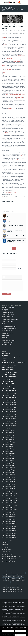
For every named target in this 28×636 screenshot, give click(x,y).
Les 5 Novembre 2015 (7, 540)
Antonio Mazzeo (7, 196)
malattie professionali (6, 582)
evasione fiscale (22, 572)
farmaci (4, 574)
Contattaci (4, 358)
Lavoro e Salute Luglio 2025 (8, 456)
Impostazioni (14, 633)
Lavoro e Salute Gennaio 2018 (9, 414)
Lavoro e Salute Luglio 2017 (8, 442)
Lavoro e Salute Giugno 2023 (8, 435)
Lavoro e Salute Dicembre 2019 (9, 388)
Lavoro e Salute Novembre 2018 (9, 497)
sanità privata (5, 591)
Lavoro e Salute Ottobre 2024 (8, 518)
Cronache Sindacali (6, 318)
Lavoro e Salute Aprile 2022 (8, 381)
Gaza (18, 574)
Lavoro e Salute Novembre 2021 (9, 502)
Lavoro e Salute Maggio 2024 (8, 472)
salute (13, 587)
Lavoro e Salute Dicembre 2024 (9, 397)
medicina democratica (15, 582)
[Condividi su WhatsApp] (17, 205)
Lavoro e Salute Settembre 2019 (9, 526)
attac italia (9, 570)
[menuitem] (21, 2)
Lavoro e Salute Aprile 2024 (8, 385)
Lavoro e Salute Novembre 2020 (9, 500)
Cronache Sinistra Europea (8, 319)
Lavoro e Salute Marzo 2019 (8, 479)
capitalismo (19, 570)
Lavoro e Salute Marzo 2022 (8, 484)
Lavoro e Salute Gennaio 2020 (9, 418)
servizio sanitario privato (7, 340)
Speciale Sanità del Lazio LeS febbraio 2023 (11, 556)
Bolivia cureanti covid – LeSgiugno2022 (11, 357)
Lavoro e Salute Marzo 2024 (8, 488)
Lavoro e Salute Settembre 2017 (9, 523)
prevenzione (9, 585)
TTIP (15, 591)
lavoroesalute (12, 580)
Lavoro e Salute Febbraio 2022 (9, 404)
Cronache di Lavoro (6, 314)
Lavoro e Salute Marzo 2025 (8, 490)
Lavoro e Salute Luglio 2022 (8, 451)
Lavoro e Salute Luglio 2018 (8, 444)
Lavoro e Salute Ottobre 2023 (8, 516)
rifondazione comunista (7, 587)
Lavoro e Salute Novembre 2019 (9, 498)
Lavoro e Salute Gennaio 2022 (9, 421)
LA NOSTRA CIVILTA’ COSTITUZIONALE (10, 372)
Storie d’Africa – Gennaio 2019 (9, 558)
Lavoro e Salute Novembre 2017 (9, 495)
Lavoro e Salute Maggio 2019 (8, 463)
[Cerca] (21, 2)
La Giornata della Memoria (8, 371)
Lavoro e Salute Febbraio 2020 (9, 400)
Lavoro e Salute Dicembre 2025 (9, 399)
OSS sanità (4, 337)
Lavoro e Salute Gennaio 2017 (9, 413)
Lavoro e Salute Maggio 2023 (8, 470)
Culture (12, 33)
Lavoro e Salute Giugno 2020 (8, 430)
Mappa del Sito (5, 546)
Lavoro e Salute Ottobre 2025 (8, 519)
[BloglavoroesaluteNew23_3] (11, 2)
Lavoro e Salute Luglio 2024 (8, 455)
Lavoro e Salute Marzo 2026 (8, 491)
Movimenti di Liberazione (8, 326)
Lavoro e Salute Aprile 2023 (8, 383)
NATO (17, 196)
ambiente (4, 570)
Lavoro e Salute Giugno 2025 (8, 439)
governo (14, 576)
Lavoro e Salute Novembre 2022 (9, 504)
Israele (4, 580)
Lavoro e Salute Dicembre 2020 (9, 390)
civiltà (11, 572)
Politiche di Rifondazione (6, 34)
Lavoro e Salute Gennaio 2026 (9, 428)
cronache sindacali (6, 332)
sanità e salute (5, 339)
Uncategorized (5, 344)
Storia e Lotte (13, 34)
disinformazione (15, 572)
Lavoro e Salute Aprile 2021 (8, 379)
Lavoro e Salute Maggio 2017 (8, 460)
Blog (3, 309)
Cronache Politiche (6, 316)
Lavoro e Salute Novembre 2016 (9, 493)
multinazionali (22, 583)
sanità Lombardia (13, 589)
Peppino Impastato (6, 549)
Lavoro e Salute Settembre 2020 (9, 528)
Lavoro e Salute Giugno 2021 (8, 432)
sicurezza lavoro (5, 342)
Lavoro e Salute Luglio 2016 (8, 441)
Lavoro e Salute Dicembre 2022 (9, 393)
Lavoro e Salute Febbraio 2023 (9, 406)
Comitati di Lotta (6, 312)
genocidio (22, 574)
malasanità (22, 580)
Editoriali (4, 360)
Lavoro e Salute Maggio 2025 (8, 474)
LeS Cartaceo (5, 542)
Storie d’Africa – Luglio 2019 (8, 560)
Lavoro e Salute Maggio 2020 (8, 465)
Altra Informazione (17, 30)
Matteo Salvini (13, 196)
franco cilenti (14, 574)
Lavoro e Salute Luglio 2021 (8, 449)
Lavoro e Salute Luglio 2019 (8, 446)
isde (23, 578)
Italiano (18, 634)
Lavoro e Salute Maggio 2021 (8, 467)
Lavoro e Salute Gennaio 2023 (9, 423)
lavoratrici (4, 335)
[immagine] (12, 19)
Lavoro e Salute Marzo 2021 (8, 483)
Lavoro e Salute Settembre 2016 (9, 521)
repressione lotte (15, 585)
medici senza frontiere (15, 583)
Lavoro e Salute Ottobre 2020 (8, 511)
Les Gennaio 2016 (6, 544)
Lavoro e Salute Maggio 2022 (8, 469)
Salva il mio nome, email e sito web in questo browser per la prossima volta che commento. (12, 273)
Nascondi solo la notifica (20, 630)
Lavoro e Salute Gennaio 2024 (9, 425)
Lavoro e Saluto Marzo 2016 (8, 539)
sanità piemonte (19, 589)
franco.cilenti (19, 34)
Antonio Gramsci (6, 353)
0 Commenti (10, 30)
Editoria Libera (16, 33)
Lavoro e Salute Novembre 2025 (9, 509)
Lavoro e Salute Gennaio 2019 (9, 416)
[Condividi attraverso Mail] (23, 205)
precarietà (4, 585)
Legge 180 (17, 580)
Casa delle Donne (6, 572)
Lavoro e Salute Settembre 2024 (9, 535)
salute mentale (17, 587)
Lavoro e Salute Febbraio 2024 (9, 407)
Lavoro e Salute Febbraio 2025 (9, 409)
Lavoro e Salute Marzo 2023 (8, 486)
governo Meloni (19, 576)
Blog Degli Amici (5, 355)
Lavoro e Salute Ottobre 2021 (8, 512)
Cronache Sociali (8, 33)
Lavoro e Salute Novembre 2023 (9, 505)
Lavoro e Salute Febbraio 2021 (9, 402)
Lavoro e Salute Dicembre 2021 (9, 392)
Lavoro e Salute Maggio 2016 (8, 458)
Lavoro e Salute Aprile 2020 (8, 378)
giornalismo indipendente (7, 576)
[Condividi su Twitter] (11, 205)
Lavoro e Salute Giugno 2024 (8, 437)
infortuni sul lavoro (11, 578)
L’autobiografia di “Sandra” (8, 369)
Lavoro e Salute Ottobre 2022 (8, 514)
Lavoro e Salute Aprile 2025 (8, 386)
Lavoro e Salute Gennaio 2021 (9, 420)
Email (19, 264)
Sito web (19, 268)
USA (10, 593)
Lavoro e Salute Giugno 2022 (8, 434)
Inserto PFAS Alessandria (7, 367)
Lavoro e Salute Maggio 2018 (8, 462)
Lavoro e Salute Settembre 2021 (9, 530)
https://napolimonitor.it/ (11, 192)
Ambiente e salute (6, 307)
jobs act (7, 580)
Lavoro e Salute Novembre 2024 (9, 507)
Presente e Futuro (6, 551)
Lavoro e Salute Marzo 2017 (8, 476)
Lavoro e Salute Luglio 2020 (8, 448)
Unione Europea (5, 593)
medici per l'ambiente (6, 583)
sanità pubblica (11, 591)
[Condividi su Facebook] (5, 205)
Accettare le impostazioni (8, 630)
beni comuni (14, 570)
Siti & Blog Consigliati (7, 554)
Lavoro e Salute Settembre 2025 (9, 537)
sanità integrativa (5, 589)
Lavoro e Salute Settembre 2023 (9, 533)
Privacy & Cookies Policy (7, 553)
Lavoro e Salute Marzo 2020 (8, 481)
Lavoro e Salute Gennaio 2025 (9, 427)
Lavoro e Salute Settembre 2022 (9, 532)
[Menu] (24, 2)
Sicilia (3, 198)
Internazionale (21, 33)
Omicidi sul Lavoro (6, 547)
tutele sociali (20, 591)
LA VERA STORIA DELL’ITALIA (8, 374)
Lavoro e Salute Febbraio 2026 (9, 411)
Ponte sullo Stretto (21, 196)
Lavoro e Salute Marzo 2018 (8, 477)
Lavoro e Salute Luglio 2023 (8, 453)
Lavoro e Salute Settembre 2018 (9, 525)
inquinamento (18, 578)
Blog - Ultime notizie (7, 7)
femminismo (8, 574)
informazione (5, 578)
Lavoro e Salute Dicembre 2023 (9, 395)
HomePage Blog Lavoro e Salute (9, 365)
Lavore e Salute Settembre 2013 (9, 376)
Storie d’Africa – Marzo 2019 (8, 561)
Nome (19, 259)
